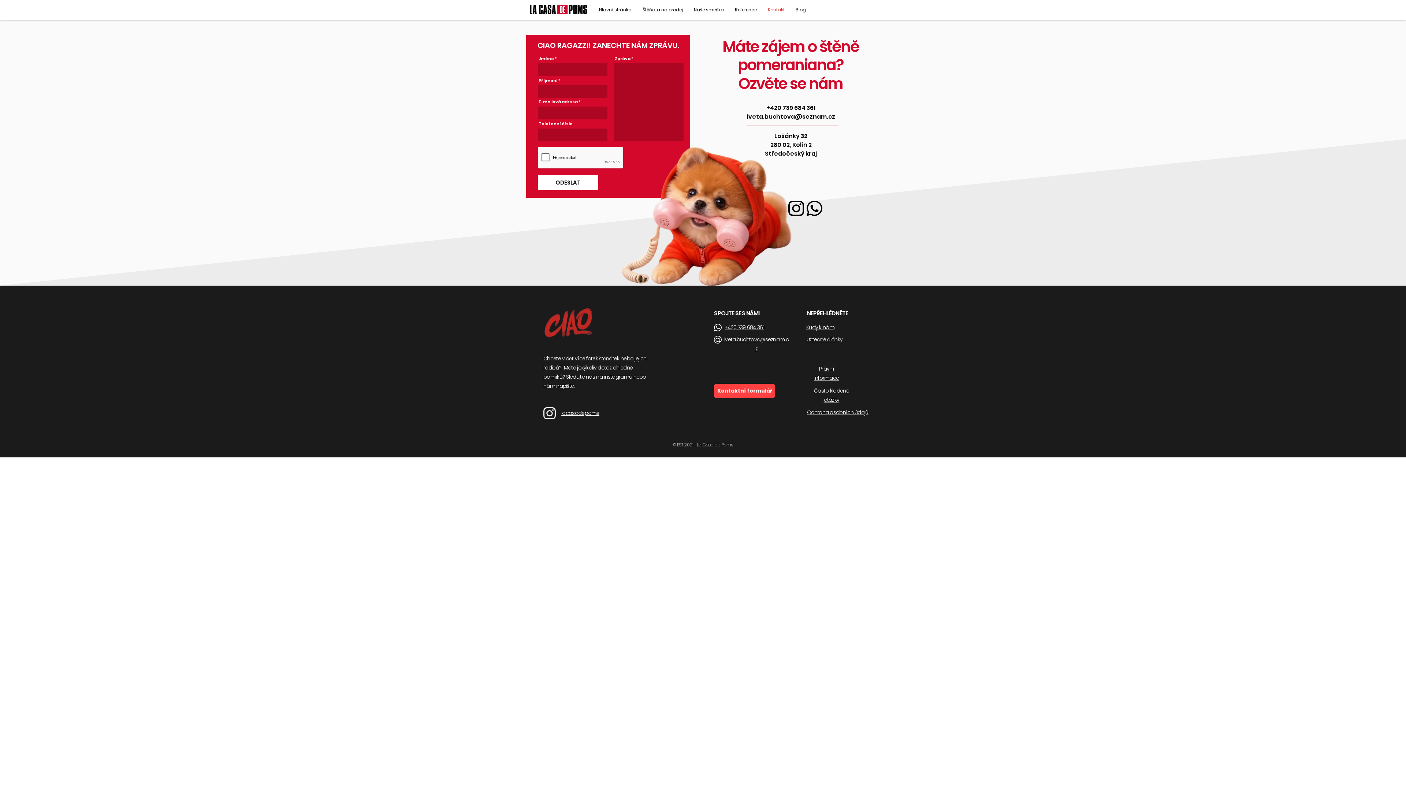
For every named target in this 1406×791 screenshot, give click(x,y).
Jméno (546, 59)
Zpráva (623, 59)
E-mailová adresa (558, 102)
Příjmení (548, 81)
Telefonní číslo (556, 124)
